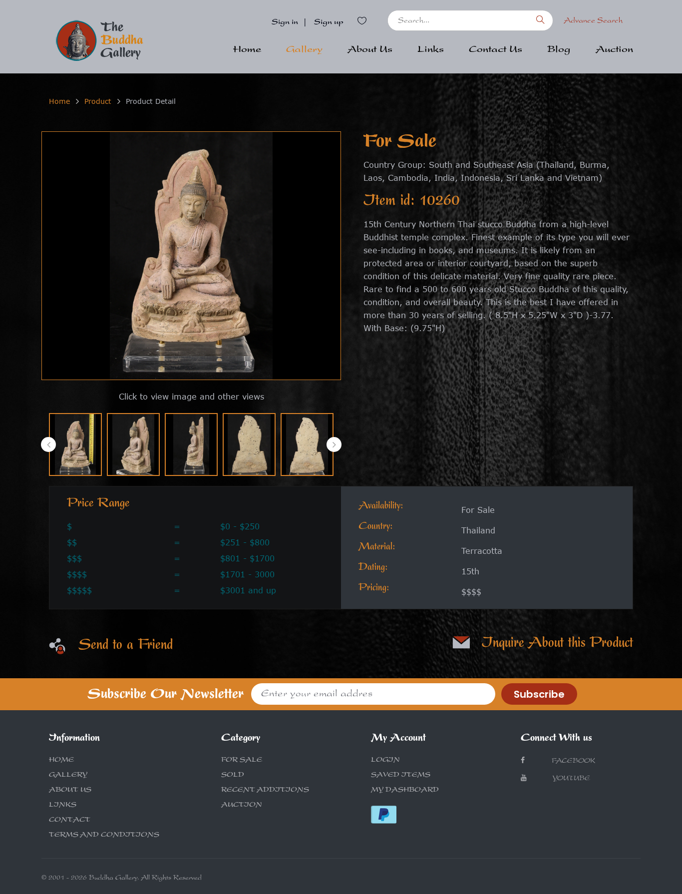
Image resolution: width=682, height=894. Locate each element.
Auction (614, 50)
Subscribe (539, 694)
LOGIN (385, 760)
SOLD (232, 775)
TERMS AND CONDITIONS (104, 835)
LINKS (62, 805)
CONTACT (69, 820)
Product (97, 101)
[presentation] (48, 444)
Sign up (328, 23)
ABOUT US (70, 790)
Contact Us (495, 50)
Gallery (304, 50)
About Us (369, 50)
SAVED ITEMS (400, 775)
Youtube (571, 779)
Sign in (285, 23)
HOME (61, 760)
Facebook (572, 761)
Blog (559, 50)
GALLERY (68, 775)
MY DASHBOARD (405, 790)
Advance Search (593, 21)
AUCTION (241, 805)
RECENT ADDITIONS (265, 790)
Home (247, 50)
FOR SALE (241, 760)
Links (430, 50)
